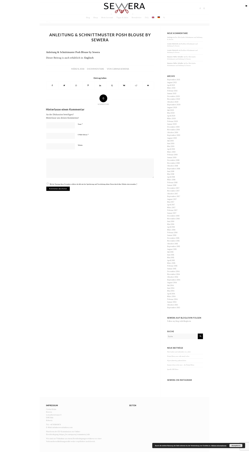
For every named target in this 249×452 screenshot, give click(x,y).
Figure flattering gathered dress (176, 360)
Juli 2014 (170, 285)
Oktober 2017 (172, 194)
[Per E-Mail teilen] (148, 85)
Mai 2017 (170, 202)
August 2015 (172, 249)
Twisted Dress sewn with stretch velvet (178, 356)
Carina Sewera (120, 69)
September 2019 (173, 135)
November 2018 (173, 163)
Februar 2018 (172, 182)
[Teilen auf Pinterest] (88, 85)
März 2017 (171, 207)
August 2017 (172, 199)
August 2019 (172, 138)
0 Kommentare (95, 69)
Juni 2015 (170, 255)
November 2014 (173, 274)
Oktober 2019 (172, 132)
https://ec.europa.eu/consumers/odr (74, 434)
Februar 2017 (172, 210)
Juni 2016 (170, 221)
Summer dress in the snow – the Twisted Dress (180, 365)
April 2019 (171, 149)
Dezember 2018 (173, 160)
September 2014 (173, 280)
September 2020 (173, 105)
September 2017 (173, 196)
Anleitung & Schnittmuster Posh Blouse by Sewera (73, 52)
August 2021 (172, 82)
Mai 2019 (170, 146)
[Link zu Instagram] (204, 8)
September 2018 (173, 169)
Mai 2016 (170, 224)
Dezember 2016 (173, 216)
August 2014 (172, 282)
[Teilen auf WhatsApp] (76, 85)
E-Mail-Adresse (83, 135)
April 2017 (171, 205)
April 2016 (171, 227)
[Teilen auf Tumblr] (112, 85)
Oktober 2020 (172, 102)
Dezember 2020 (173, 96)
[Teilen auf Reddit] (136, 85)
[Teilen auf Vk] (124, 85)
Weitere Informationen (218, 446)
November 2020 (173, 99)
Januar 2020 (172, 124)
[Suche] (163, 17)
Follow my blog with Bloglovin (179, 321)
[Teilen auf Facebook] (52, 85)
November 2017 (173, 191)
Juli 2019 (170, 141)
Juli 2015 (170, 252)
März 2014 (171, 296)
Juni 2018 (170, 171)
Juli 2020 (170, 110)
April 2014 (171, 294)
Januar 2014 (171, 302)
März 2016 (171, 230)
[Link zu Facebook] (200, 8)
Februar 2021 (172, 91)
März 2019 (171, 152)
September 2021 (173, 80)
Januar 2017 (171, 213)
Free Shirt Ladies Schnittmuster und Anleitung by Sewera (181, 58)
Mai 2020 (171, 113)
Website (80, 145)
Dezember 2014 (173, 271)
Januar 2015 (171, 269)
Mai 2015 (170, 257)
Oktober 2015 (172, 244)
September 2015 (173, 246)
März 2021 (171, 88)
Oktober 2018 (172, 166)
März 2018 (171, 180)
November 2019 (173, 130)
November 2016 (173, 219)
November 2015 (173, 241)
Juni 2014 (170, 288)
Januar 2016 (171, 235)
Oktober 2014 (172, 277)
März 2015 (171, 263)
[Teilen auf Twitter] (64, 85)
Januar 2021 (171, 93)
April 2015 (171, 260)
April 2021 (171, 85)
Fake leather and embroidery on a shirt (179, 352)
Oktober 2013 (172, 305)
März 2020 (171, 118)
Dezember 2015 (173, 238)
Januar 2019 (171, 157)
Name (80, 124)
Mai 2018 (170, 174)
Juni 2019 (170, 143)
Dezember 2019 (173, 127)
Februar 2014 (172, 299)
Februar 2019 (172, 155)
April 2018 (171, 177)
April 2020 (171, 116)
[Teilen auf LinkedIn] (100, 85)
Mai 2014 (170, 291)
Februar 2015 (172, 266)
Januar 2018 (171, 185)
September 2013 (173, 307)
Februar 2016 (172, 232)
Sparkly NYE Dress (172, 369)
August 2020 (172, 107)
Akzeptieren (235, 445)
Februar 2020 (172, 121)
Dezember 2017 (173, 188)
